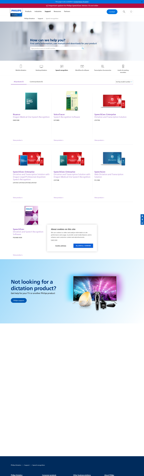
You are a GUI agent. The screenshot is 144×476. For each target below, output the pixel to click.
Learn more (54, 240)
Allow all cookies (83, 245)
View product (17, 140)
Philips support (18, 300)
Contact (112, 11)
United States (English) (81, 1)
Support (48, 11)
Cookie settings (60, 245)
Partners (67, 11)
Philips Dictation (29, 18)
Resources (57, 11)
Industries (38, 11)
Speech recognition (52, 18)
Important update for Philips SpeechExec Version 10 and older (73, 5)
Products (28, 11)
